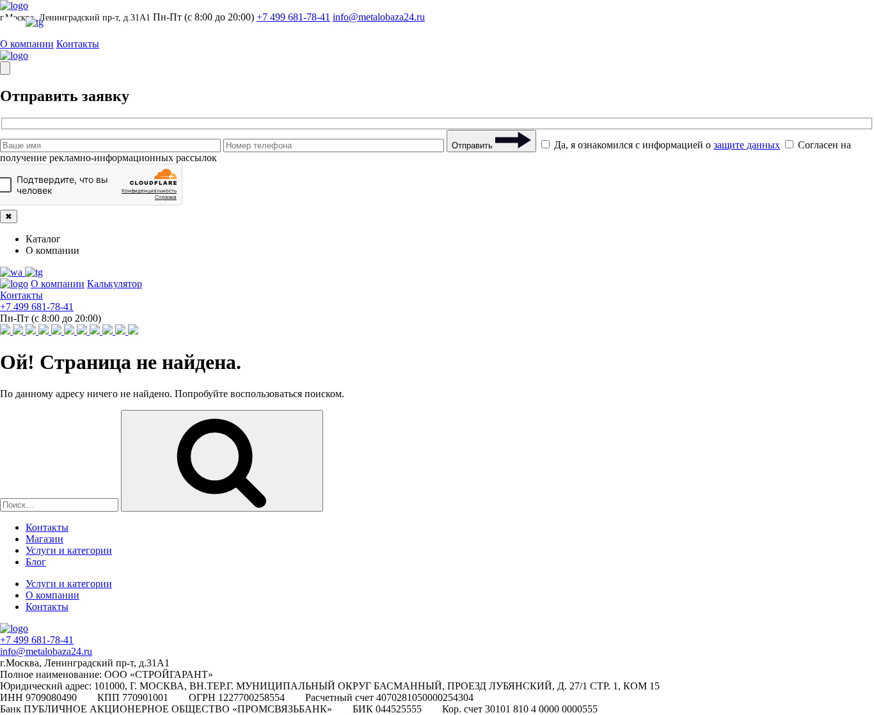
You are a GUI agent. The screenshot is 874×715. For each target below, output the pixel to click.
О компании (27, 43)
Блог (36, 561)
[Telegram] (34, 272)
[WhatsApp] (12, 272)
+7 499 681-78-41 (293, 17)
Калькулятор (114, 283)
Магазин (44, 538)
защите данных (746, 144)
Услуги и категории (69, 550)
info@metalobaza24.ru (379, 17)
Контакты (77, 43)
